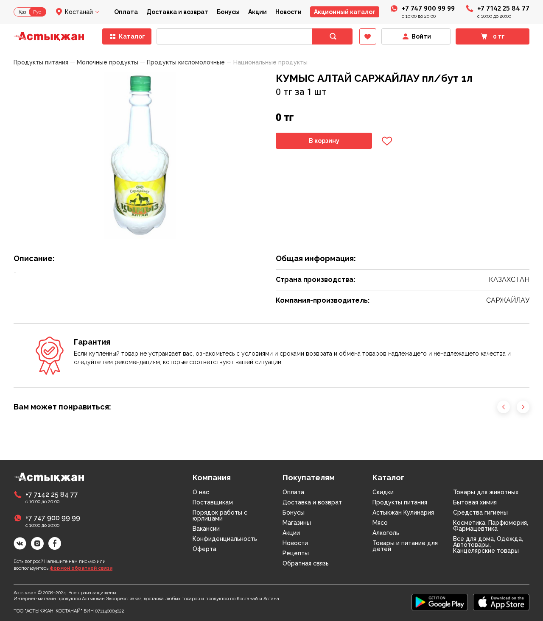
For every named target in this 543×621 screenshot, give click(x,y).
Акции (257, 11)
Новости (288, 11)
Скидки (383, 492)
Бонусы (228, 11)
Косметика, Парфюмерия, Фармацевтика (490, 526)
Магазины (297, 523)
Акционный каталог (344, 11)
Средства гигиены (480, 512)
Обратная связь (306, 563)
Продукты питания (399, 502)
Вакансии (206, 529)
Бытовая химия (475, 502)
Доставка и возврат (177, 11)
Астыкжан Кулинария (403, 512)
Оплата (126, 11)
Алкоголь (385, 533)
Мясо (380, 523)
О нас (201, 492)
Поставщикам (213, 502)
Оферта (204, 549)
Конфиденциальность (225, 539)
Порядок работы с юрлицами (220, 515)
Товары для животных (485, 492)
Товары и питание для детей (405, 546)
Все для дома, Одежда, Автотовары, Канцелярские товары (488, 545)
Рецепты (296, 553)
